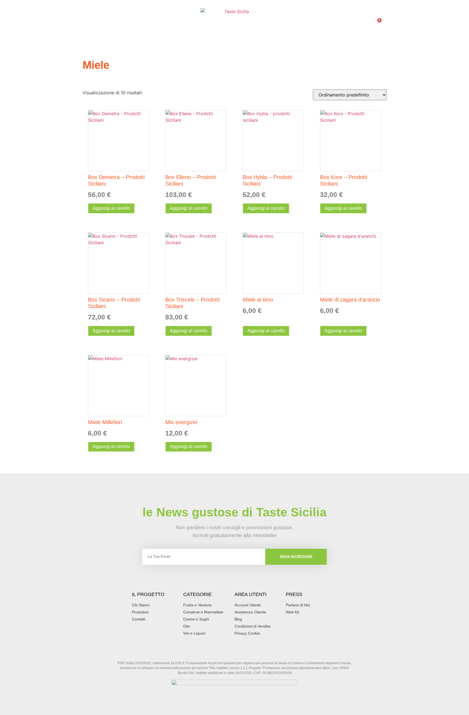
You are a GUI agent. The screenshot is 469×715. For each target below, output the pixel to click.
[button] (88, 25)
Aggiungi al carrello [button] (111, 208)
